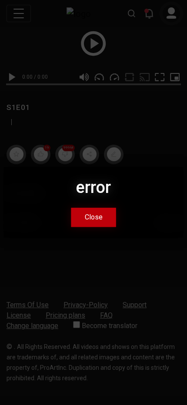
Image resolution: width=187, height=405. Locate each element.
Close (93, 217)
